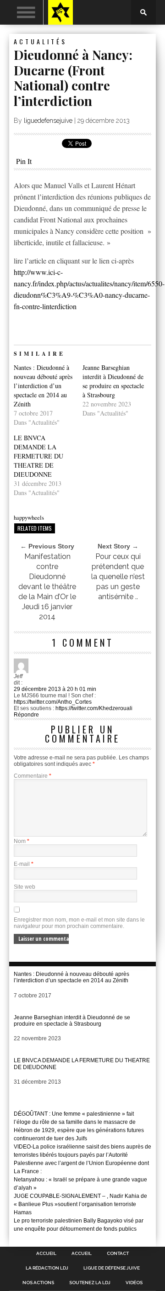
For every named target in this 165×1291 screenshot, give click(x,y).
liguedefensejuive (48, 120)
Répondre (26, 714)
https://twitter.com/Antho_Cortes (53, 702)
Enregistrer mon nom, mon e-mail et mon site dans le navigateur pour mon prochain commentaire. (79, 923)
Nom (21, 841)
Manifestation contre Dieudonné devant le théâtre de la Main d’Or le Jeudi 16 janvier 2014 (47, 586)
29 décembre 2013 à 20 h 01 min (55, 689)
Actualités (40, 41)
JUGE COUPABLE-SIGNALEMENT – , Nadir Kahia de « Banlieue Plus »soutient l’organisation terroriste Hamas (80, 1204)
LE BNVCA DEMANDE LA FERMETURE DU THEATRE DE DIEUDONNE (38, 456)
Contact (118, 1253)
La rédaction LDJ (47, 1268)
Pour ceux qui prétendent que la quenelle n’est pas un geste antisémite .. (118, 576)
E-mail (23, 864)
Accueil (46, 1253)
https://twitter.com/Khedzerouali (93, 708)
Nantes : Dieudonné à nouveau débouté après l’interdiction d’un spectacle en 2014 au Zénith (43, 385)
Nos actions (38, 1282)
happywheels (29, 517)
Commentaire (32, 776)
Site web (24, 887)
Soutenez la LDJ (89, 1282)
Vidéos (134, 1282)
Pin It (24, 161)
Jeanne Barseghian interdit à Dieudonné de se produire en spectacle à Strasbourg (113, 381)
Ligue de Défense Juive (111, 1268)
